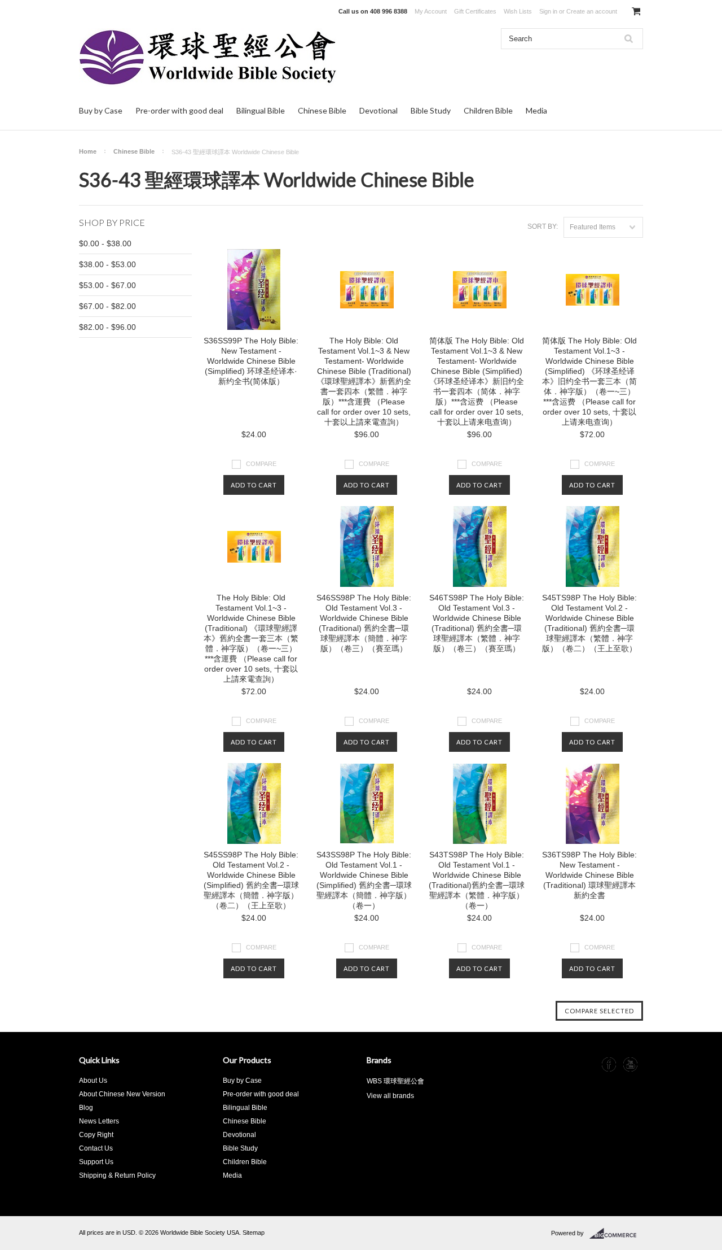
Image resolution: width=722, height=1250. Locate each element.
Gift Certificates (475, 11)
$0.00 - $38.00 (105, 243)
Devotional (378, 110)
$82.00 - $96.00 (107, 327)
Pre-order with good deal (179, 110)
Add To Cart (254, 485)
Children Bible (488, 110)
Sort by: (542, 226)
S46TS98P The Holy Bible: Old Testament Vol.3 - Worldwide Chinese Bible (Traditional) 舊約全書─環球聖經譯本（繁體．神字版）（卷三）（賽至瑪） (476, 623)
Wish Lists (518, 11)
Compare (261, 463)
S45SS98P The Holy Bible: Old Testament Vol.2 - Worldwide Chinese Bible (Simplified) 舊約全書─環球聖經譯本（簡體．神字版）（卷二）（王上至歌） (251, 880)
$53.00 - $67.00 (107, 285)
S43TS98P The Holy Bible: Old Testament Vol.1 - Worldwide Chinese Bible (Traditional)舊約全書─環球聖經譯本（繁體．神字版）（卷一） (477, 880)
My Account (431, 11)
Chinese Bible (322, 110)
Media (536, 110)
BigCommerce (616, 1233)
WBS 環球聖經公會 (395, 1081)
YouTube (630, 1064)
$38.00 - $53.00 (107, 264)
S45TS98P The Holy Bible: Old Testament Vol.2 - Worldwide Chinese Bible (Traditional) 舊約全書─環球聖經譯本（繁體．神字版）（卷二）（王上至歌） (589, 623)
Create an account (591, 11)
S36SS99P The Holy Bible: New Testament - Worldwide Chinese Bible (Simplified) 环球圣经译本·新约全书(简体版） (251, 361)
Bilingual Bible (260, 110)
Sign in (548, 11)
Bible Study (431, 110)
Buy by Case (100, 110)
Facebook (609, 1064)
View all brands (390, 1096)
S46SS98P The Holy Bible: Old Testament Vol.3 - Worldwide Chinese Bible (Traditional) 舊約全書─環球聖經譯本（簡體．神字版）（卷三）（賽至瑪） (363, 623)
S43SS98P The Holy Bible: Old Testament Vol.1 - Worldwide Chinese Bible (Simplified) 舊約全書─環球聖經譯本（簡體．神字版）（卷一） (364, 880)
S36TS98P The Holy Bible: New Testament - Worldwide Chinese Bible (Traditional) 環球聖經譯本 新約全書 (589, 875)
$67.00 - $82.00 (107, 306)
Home (87, 151)
